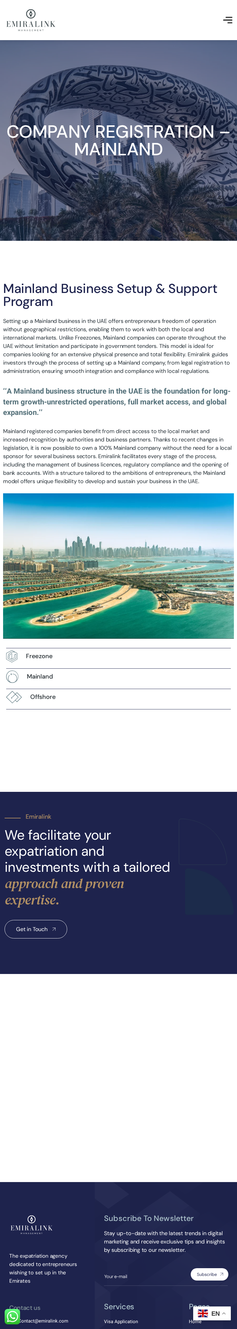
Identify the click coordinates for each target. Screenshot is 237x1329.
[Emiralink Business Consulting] (31, 20)
